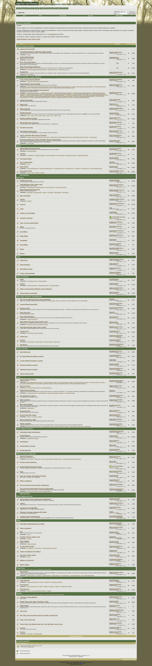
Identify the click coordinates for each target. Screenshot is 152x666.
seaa (115, 223)
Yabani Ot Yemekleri (32, 543)
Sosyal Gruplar (50, 8)
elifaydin (115, 615)
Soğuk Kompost (39, 341)
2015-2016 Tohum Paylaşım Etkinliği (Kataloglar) (45, 96)
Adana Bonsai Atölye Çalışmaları (81, 382)
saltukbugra (116, 218)
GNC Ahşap (116, 58)
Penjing (29, 416)
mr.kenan (116, 158)
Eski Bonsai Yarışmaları (46, 387)
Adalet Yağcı (116, 499)
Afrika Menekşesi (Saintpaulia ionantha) (36, 187)
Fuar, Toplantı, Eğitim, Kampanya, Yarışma (72, 459)
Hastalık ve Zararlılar (22, 348)
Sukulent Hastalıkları (54, 285)
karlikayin (116, 352)
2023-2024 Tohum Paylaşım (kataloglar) (62, 93)
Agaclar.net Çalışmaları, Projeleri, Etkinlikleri (29, 77)
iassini (115, 236)
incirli (115, 624)
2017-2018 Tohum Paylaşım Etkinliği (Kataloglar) (93, 95)
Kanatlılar (49, 590)
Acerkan (115, 386)
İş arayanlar (30, 633)
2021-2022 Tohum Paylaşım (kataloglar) (63, 92)
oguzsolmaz (116, 547)
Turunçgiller (77, 168)
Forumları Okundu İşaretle (76, 636)
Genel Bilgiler (30, 155)
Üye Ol (24, 15)
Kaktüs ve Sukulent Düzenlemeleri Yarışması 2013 (38, 137)
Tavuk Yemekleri (38, 548)
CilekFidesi (116, 244)
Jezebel (115, 528)
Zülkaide (116, 167)
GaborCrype (116, 136)
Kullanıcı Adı (117, 11)
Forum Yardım (63, 15)
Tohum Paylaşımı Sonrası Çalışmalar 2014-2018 (64, 87)
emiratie (115, 400)
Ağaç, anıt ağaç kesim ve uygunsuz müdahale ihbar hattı (40, 491)
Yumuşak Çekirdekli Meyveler (46, 168)
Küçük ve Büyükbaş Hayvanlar (38, 590)
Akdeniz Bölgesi (46, 575)
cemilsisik (116, 300)
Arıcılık (29, 590)
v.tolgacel (116, 476)
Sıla (114, 269)
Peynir (29, 534)
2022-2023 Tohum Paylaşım (34, 92)
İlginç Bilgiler (30, 192)
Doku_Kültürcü (117, 345)
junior (115, 154)
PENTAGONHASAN (118, 517)
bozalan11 (116, 191)
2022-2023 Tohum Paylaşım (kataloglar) (82, 92)
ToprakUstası (117, 581)
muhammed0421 (117, 523)
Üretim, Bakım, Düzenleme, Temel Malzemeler (29, 296)
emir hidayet (116, 415)
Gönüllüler (58, 8)
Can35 (115, 317)
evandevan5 (116, 260)
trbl (114, 406)
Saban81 (116, 365)
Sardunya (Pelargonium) (61, 187)
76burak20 (116, 163)
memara (115, 253)
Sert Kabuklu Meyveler (59, 168)
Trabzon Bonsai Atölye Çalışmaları (27, 383)
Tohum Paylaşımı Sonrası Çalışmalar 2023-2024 (38, 86)
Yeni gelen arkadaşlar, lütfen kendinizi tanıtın (37, 69)
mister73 (116, 589)
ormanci (115, 53)
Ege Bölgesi (39, 575)
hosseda (116, 480)
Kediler (40, 586)
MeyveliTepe (116, 340)
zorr (115, 391)
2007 (52, 115)
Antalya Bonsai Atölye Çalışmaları (97, 382)
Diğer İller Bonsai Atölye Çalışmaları (78, 383)
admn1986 (116, 249)
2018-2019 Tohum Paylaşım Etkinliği (34, 95)
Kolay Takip (30, 59)
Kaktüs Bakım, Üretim (32, 281)
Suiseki (40, 416)
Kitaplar (44, 192)
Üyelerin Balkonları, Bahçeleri (25, 428)
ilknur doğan (116, 104)
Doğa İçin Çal (24, 8)
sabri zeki (116, 332)
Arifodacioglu (116, 396)
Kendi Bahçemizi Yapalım (33, 438)
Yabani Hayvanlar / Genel (33, 582)
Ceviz (33, 172)
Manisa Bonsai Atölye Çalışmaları (62, 383)
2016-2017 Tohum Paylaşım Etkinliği (64, 96)
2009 (44, 115)
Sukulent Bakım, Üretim (43, 285)
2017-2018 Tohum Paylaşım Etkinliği (74, 95)
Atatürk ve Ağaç (57, 459)
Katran (115, 585)
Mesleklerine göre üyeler (64, 69)
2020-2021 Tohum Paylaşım (47, 92)
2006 (56, 115)
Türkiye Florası (21, 568)
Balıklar (57, 586)
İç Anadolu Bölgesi (65, 575)
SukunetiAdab (117, 533)
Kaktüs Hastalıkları (43, 281)
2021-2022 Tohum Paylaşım (33, 93)
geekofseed (116, 555)
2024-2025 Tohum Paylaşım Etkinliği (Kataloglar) (38, 81)
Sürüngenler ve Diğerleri (57, 582)
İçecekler (30, 538)
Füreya (115, 204)
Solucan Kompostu (48, 341)
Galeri (36, 8)
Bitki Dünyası (20, 177)
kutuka (115, 411)
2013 (29, 115)
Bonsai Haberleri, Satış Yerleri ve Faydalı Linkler (80, 426)
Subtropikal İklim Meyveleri (96, 168)
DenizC (115, 264)
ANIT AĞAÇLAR (24, 175)
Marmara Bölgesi (31, 575)
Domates (29, 201)
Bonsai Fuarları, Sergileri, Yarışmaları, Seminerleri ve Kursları (55, 426)
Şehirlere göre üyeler (52, 69)
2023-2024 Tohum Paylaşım (46, 93)
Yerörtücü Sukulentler (32, 285)
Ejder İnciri (116, 208)
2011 (36, 115)
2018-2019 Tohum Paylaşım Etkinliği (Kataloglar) (54, 95)
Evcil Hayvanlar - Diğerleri (66, 586)
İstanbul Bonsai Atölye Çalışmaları (35, 382)
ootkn (115, 231)
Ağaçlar (19, 146)
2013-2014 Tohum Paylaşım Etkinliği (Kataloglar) (79, 97)
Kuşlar (41, 582)
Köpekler (46, 586)
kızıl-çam (116, 171)
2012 (32, 115)
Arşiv (130, 659)
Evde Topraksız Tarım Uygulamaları (35, 333)
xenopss (116, 462)
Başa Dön (134, 659)
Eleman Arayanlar (38, 633)
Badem (37, 172)
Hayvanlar (19, 577)
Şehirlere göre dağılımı (71, 155)
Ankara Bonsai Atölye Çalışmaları (66, 382)
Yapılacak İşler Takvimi (32, 319)
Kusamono (34, 416)
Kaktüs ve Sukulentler (23, 277)
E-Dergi (42, 8)
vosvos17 (116, 472)
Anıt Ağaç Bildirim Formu (83, 155)
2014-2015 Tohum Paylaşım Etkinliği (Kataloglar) (39, 97)
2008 (48, 115)
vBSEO (81, 663)
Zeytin (29, 172)
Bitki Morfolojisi (58, 192)
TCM (115, 127)
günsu (115, 73)
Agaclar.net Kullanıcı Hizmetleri (25, 46)
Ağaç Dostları (30, 459)
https (134, 13)
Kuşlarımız (51, 586)
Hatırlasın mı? (132, 11)
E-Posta (65, 8)
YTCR (115, 123)
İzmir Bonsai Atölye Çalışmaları (50, 382)
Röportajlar (37, 459)
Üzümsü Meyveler (69, 168)
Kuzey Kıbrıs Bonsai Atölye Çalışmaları (45, 383)
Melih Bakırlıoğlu (117, 336)
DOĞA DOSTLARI (25, 493)
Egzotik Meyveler (85, 168)
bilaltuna (115, 149)
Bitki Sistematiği (37, 192)
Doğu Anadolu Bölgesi (75, 575)
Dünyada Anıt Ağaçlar (50, 155)
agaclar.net (125, 659)
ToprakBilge (116, 85)
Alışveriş (19, 593)
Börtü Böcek (47, 582)
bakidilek (116, 602)
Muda (115, 240)
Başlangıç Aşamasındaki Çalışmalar (55, 393)
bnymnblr (116, 564)
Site (18, 8)
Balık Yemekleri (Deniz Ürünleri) (50, 548)
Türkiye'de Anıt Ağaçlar (40, 155)
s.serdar (116, 327)
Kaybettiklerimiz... (31, 74)
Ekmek (29, 556)
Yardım (29, 54)
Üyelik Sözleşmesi (22, 39)
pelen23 (115, 131)
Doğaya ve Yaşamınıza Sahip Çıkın (26, 453)
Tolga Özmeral (117, 560)
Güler (115, 100)
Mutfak (18, 520)
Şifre (115, 13)
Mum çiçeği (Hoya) (50, 187)
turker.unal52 (116, 114)
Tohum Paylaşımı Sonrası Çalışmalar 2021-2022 (60, 86)
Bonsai (18, 377)
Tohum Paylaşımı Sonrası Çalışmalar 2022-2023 (82, 86)
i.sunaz (115, 118)
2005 (59, 115)
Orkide (18, 257)
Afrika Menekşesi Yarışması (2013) (80, 137)
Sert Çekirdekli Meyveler (33, 168)
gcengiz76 (116, 323)
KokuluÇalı (116, 597)
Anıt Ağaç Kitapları (61, 155)
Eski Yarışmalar (93, 137)
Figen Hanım (116, 304)
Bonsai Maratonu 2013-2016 (34, 387)
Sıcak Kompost (31, 341)
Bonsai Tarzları (31, 408)
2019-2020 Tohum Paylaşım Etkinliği (80, 93)
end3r (115, 551)
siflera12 (116, 280)
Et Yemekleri (30, 548)
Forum (31, 8)
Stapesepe (116, 288)
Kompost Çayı (57, 341)
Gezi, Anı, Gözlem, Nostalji (47, 459)
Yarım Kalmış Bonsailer (70, 393)
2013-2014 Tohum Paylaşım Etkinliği (59, 97)
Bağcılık (42, 172)
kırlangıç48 (116, 542)
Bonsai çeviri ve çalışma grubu (34, 426)
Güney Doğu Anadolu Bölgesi (88, 575)
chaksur (115, 109)
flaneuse (116, 80)
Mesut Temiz (116, 181)
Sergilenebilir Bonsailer (32, 393)
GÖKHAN (116, 356)
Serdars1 (116, 185)
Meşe (29, 164)
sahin (115, 441)
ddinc (115, 360)
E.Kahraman (116, 273)
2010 (40, 115)
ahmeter (115, 450)
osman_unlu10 (31, 646)
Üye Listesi (90, 15)
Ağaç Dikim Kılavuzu (32, 151)
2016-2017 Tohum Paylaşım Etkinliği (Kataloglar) (84, 96)
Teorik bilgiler (50, 192)
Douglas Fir (116, 611)
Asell (115, 606)
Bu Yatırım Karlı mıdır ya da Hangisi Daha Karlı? (38, 324)
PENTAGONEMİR (118, 381)
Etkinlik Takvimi (119, 15)
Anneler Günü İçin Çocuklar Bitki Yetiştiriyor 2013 (61, 137)
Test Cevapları (31, 143)
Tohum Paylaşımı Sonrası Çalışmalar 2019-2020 (41, 87)
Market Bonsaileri (42, 393)
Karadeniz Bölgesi (55, 575)
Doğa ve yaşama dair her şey (24, 496)
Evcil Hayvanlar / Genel (33, 586)
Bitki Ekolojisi (65, 192)
